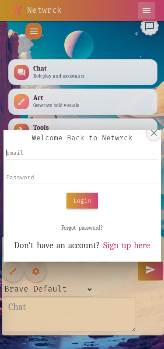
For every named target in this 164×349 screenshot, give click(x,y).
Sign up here (126, 245)
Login (82, 200)
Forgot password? (81, 227)
